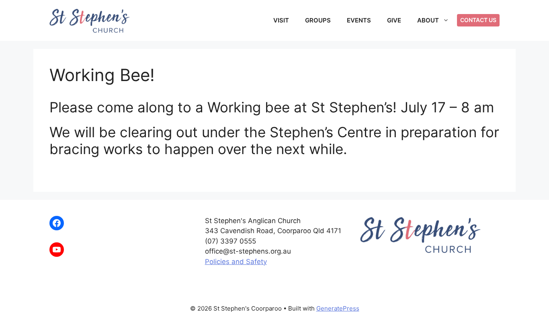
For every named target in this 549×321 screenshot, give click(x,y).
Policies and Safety (236, 262)
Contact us (478, 19)
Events (359, 20)
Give (394, 20)
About (428, 20)
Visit (281, 20)
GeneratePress (337, 308)
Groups (318, 20)
